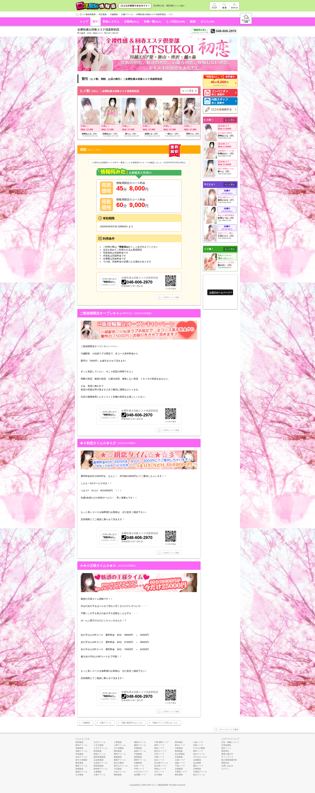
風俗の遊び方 (227, 754)
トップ (84, 21)
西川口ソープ (160, 751)
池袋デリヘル (81, 751)
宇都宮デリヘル (200, 772)
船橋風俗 (118, 757)
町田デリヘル (99, 754)
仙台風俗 (197, 763)
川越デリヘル (105, 723)
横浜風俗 (179, 774)
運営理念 (225, 751)
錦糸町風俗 (99, 766)
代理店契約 (226, 745)
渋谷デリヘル (81, 757)
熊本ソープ (198, 751)
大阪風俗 (179, 748)
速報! (193, 21)
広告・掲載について (230, 742)
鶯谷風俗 (79, 763)
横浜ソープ (198, 766)
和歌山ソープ (160, 769)
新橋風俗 (79, 769)
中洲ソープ (139, 769)
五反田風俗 (99, 760)
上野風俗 (118, 742)
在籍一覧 (152, 21)
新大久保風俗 (81, 760)
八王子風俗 (99, 745)
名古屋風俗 (180, 754)
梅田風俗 (118, 774)
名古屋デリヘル (161, 763)
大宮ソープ (159, 754)
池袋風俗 (79, 748)
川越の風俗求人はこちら (132, 723)
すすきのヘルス (200, 757)
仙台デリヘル (199, 754)
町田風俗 (98, 751)
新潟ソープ (180, 745)
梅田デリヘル (140, 745)
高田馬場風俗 (99, 757)
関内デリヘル (120, 754)
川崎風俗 (197, 769)
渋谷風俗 (79, 754)
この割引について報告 (170, 297)
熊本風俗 (179, 742)
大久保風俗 (119, 748)
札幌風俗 (138, 763)
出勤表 (131, 21)
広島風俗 (179, 757)
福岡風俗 (138, 757)
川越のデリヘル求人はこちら (165, 723)
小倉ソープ (198, 742)
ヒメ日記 (175, 21)
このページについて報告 (228, 729)
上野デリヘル (120, 745)
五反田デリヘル (100, 763)
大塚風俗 (98, 772)
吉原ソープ (139, 766)
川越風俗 (86, 723)
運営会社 (225, 763)
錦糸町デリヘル (100, 769)
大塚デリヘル (99, 774)
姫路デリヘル (140, 751)
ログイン (225, 769)
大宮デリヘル (120, 772)
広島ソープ (198, 745)
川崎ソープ (159, 757)
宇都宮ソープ (181, 772)
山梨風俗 (197, 760)
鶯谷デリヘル (81, 766)
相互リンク (226, 748)
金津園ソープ (140, 774)
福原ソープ (159, 748)
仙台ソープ (159, 760)
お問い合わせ (227, 766)
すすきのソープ (141, 772)
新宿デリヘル (81, 745)
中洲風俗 (138, 754)
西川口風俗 (119, 763)
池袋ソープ (180, 763)
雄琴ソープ (159, 745)
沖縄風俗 (138, 748)
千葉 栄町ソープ (161, 742)
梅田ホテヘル (140, 742)
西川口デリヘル (121, 766)
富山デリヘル (199, 774)
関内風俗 (118, 751)
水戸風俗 (158, 774)
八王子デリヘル (100, 748)
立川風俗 (79, 774)
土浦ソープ (180, 760)
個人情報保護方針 (229, 760)
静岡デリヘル (140, 760)
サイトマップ (227, 757)
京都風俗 (179, 769)
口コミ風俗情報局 (160, 785)
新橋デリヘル (81, 772)
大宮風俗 (118, 769)
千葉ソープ (180, 766)
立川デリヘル (99, 742)
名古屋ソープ (160, 766)
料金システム (111, 21)
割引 (95, 21)
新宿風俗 (79, 742)
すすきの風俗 (199, 748)
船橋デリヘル (120, 760)
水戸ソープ (159, 772)
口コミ (207, 21)
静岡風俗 (179, 751)
